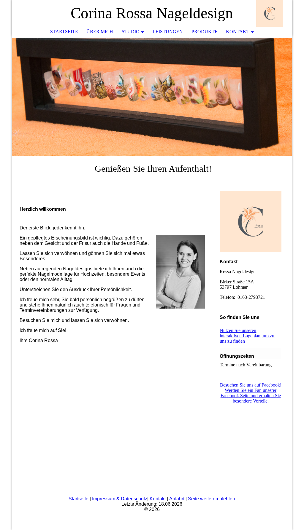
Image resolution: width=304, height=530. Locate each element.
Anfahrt (176, 498)
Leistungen (168, 31)
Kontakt (237, 31)
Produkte (204, 31)
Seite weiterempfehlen (211, 498)
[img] (269, 13)
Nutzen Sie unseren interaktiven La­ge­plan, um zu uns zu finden (247, 336)
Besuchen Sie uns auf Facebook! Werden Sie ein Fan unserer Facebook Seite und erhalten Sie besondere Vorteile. (250, 392)
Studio (131, 31)
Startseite (64, 31)
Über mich (99, 31)
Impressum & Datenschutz (119, 498)
